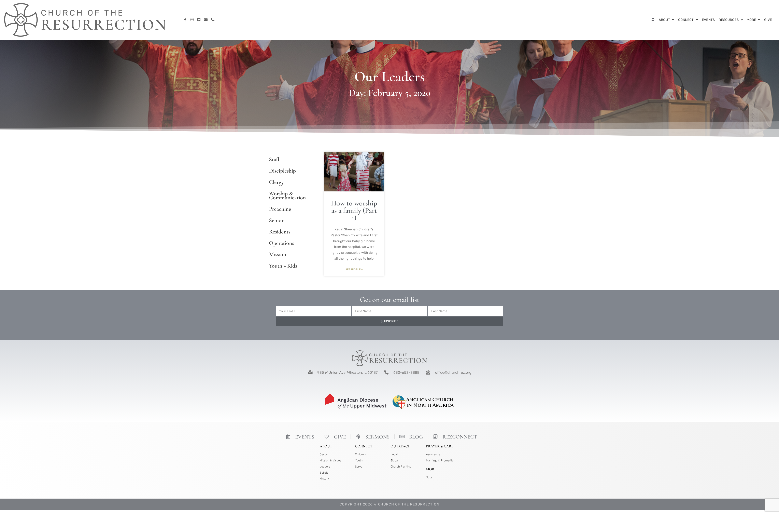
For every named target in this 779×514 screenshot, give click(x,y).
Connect (686, 20)
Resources (729, 20)
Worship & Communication (287, 195)
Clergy (276, 182)
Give (768, 20)
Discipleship (282, 170)
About (664, 20)
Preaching (280, 208)
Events (708, 20)
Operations (281, 243)
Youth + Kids (283, 265)
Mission (277, 254)
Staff (274, 159)
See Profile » (354, 269)
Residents (279, 231)
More (751, 20)
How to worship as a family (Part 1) (354, 210)
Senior (276, 220)
